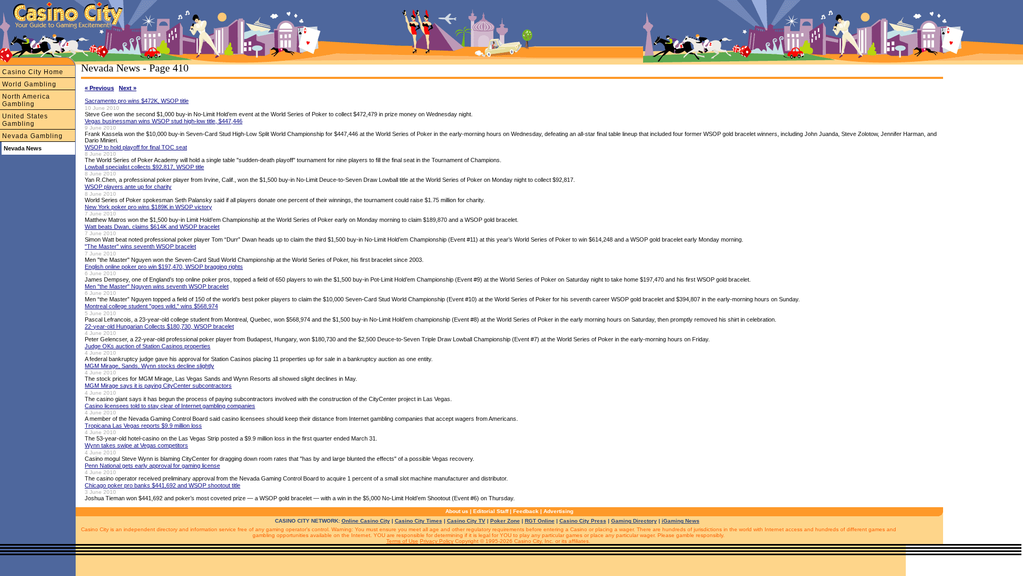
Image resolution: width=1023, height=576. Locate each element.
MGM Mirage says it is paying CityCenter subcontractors (158, 385)
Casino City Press (582, 521)
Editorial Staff (490, 511)
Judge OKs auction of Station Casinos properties (147, 346)
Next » (127, 88)
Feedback (526, 511)
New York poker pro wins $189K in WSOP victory (148, 207)
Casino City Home (32, 72)
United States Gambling (25, 120)
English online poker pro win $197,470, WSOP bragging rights (164, 266)
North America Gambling (26, 100)
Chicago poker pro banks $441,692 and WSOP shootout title (162, 485)
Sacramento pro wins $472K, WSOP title (137, 101)
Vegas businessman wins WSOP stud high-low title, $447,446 (163, 121)
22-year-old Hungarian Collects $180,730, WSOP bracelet (159, 326)
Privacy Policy (436, 541)
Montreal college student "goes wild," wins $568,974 (151, 306)
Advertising (558, 511)
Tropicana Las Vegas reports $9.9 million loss (143, 425)
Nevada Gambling (32, 136)
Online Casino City (366, 521)
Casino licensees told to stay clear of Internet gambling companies (170, 406)
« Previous (99, 88)
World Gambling (29, 84)
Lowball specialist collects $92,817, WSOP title (144, 167)
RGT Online (540, 521)
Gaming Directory (634, 521)
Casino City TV (466, 521)
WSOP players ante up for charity (128, 186)
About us (456, 511)
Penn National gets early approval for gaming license (152, 465)
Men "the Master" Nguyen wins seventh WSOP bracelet (157, 286)
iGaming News (681, 521)
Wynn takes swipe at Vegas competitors (136, 445)
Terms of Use (402, 541)
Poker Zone (505, 521)
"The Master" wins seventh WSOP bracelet (140, 246)
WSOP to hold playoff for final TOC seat (136, 147)
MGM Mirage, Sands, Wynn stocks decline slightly (149, 366)
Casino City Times (418, 521)
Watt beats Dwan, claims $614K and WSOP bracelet (152, 226)
